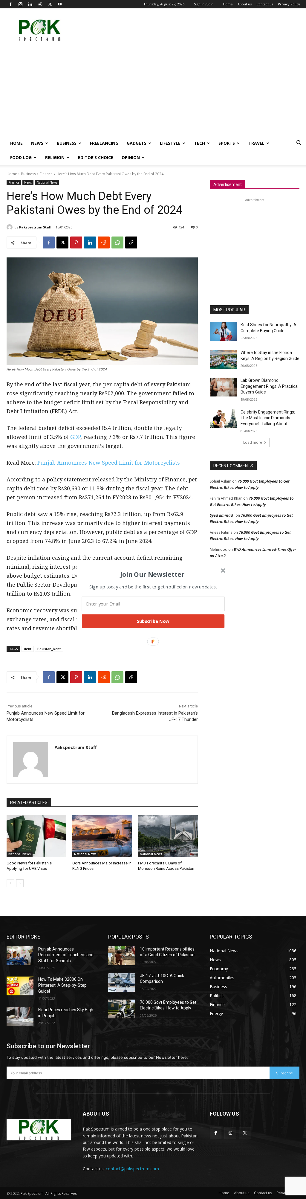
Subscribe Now (153, 621)
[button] (152, 574)
